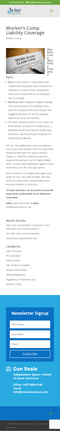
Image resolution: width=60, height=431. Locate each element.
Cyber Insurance (14, 251)
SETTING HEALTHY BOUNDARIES (23, 233)
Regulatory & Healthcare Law (20, 279)
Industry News (13, 260)
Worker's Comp (13, 38)
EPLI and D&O (13, 255)
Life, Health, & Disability (18, 265)
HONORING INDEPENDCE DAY (21, 238)
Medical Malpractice (16, 274)
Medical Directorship (16, 269)
